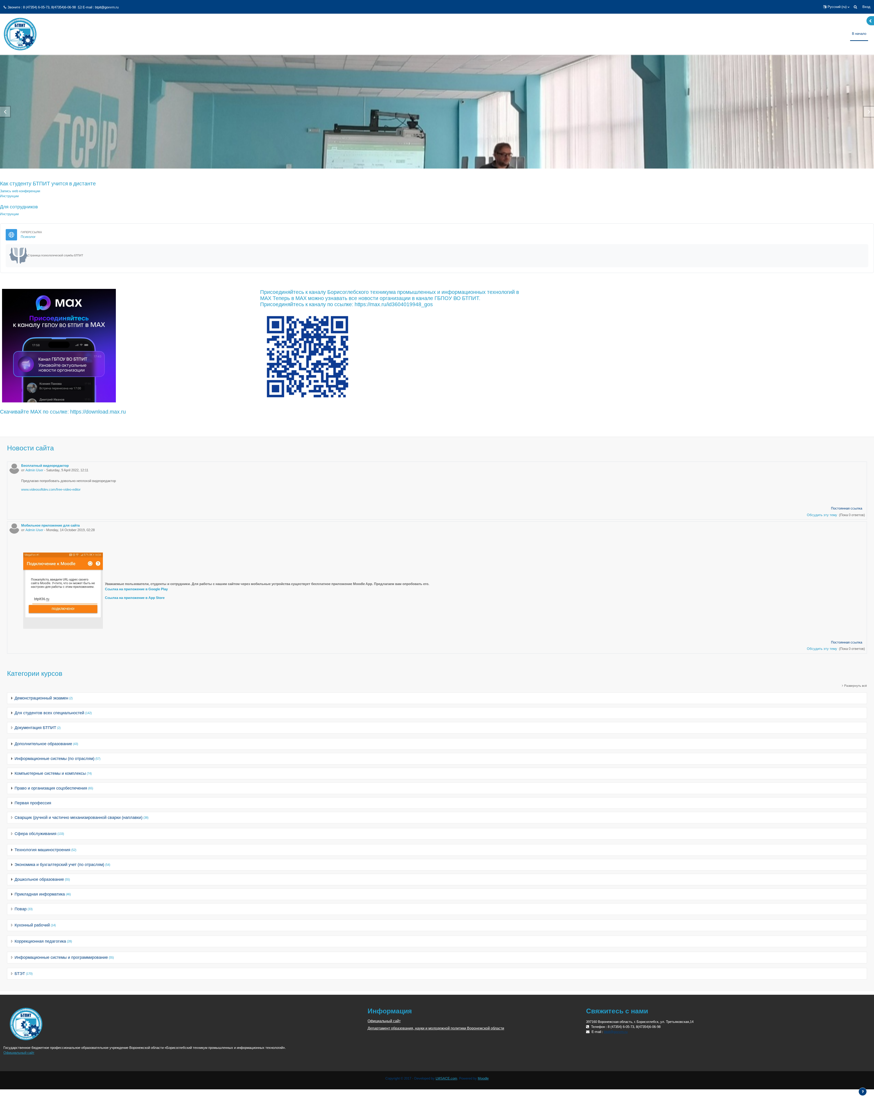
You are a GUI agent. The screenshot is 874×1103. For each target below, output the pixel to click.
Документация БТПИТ (35, 727)
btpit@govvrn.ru (107, 7)
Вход (866, 7)
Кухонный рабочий (32, 925)
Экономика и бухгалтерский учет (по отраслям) (59, 864)
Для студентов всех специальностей (49, 713)
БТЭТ (20, 973)
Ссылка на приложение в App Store (135, 598)
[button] (836, 7)
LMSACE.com (446, 1078)
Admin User (34, 470)
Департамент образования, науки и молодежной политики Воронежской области (436, 1028)
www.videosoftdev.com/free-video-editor (51, 489)
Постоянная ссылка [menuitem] (846, 508)
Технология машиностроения (42, 850)
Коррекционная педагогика (40, 941)
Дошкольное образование (39, 879)
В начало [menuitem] (859, 33)
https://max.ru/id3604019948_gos (394, 304)
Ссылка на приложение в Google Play (136, 589)
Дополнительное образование (43, 744)
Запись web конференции (20, 191)
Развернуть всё (855, 685)
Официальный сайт (18, 1053)
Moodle (483, 1078)
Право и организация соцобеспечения (51, 788)
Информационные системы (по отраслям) (54, 758)
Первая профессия (33, 803)
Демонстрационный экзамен (41, 698)
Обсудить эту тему (822, 515)
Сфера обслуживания (35, 833)
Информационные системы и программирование (61, 957)
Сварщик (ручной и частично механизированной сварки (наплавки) (78, 817)
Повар (21, 909)
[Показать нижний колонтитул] (863, 1092)
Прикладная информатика (40, 894)
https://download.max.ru (98, 412)
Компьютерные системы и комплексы (50, 773)
